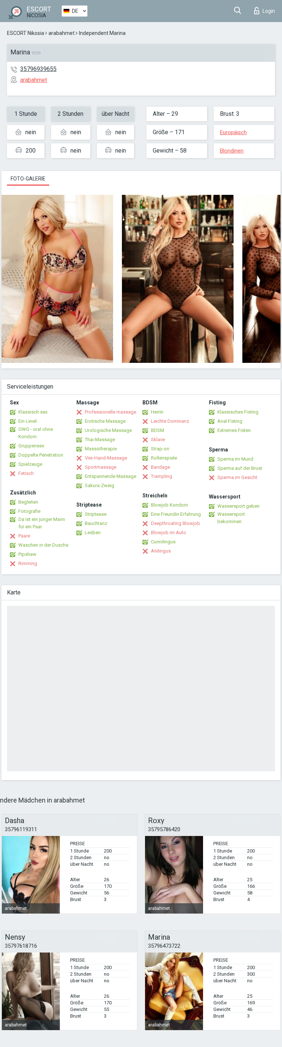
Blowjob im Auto (168, 532)
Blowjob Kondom (169, 505)
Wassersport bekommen (231, 517)
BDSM (157, 430)
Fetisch (26, 473)
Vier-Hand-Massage (106, 458)
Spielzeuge (30, 464)
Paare (24, 536)
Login (269, 11)
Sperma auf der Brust (239, 468)
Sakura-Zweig (99, 485)
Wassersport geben (238, 506)
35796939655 (38, 68)
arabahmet (61, 33)
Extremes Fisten (234, 430)
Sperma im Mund (235, 459)
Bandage (160, 467)
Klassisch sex (32, 412)
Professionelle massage (110, 412)
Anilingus (161, 551)
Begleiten (28, 502)
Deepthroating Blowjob (175, 523)
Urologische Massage (108, 430)
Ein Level (27, 421)
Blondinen (231, 150)
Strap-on (160, 448)
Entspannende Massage (110, 476)
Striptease (95, 514)
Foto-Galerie (28, 179)
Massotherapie (101, 448)
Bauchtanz (96, 523)
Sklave (158, 439)
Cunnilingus (163, 541)
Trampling (161, 476)
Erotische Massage (105, 421)
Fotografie (29, 511)
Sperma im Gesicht (237, 477)
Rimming (27, 563)
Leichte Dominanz (170, 421)
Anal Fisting (229, 421)
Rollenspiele (164, 458)
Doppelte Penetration (40, 455)
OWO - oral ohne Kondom (35, 432)
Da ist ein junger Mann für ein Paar (41, 523)
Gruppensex (31, 446)
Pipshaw (27, 554)
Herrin (157, 412)
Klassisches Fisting (237, 412)
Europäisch (233, 132)
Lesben (93, 532)
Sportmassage (100, 467)
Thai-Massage (100, 439)
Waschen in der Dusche (43, 545)
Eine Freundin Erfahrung (176, 514)
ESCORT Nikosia (25, 33)
